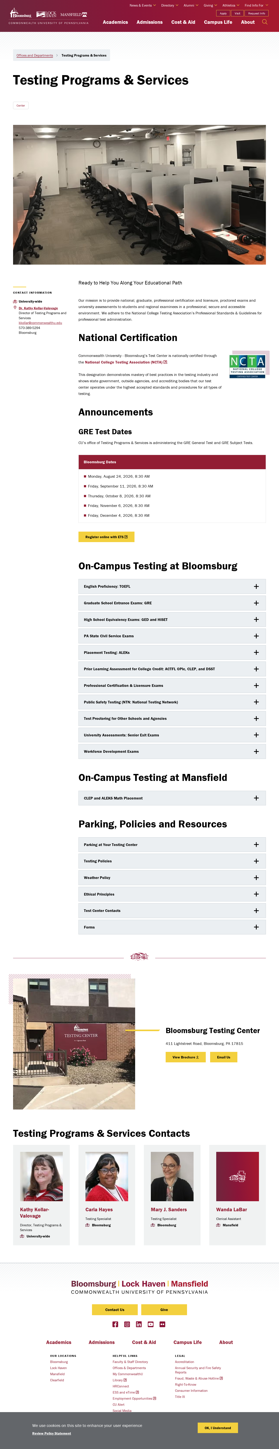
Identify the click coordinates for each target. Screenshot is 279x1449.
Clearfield (57, 1380)
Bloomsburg (59, 1361)
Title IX (180, 1396)
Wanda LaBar (231, 1209)
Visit (237, 13)
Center (21, 105)
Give (164, 1309)
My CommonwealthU (128, 1374)
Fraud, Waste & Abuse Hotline (197, 1378)
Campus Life (218, 22)
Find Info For (254, 5)
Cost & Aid (183, 22)
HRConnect (121, 1386)
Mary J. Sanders (169, 1209)
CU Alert (118, 1404)
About (248, 22)
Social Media (122, 1410)
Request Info (256, 13)
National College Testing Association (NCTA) (123, 362)
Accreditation (184, 1361)
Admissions (150, 22)
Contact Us (114, 1309)
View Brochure (184, 1057)
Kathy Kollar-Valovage (34, 1212)
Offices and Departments (35, 55)
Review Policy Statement (51, 1433)
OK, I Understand (218, 1428)
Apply (223, 13)
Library (118, 1380)
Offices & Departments (129, 1368)
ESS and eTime (124, 1392)
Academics (115, 22)
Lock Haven (58, 1368)
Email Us (223, 1057)
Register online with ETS (104, 537)
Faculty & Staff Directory (130, 1361)
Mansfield (57, 1374)
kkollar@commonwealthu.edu (40, 322)
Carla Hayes (99, 1209)
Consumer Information (191, 1390)
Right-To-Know (185, 1384)
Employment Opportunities (132, 1398)
